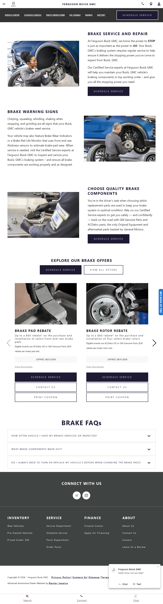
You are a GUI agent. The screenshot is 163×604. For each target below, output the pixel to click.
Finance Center (93, 526)
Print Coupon (46, 397)
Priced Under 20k (18, 540)
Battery (101, 15)
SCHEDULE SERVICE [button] (108, 91)
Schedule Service (32, 15)
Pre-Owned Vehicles (20, 533)
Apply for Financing (96, 533)
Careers (127, 540)
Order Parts (53, 547)
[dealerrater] (77, 495)
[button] (154, 342)
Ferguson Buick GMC (38, 577)
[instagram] (86, 495)
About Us (128, 526)
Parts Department (57, 540)
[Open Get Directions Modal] (151, 4)
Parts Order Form (55, 15)
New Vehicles (15, 526)
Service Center (12, 15)
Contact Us (46, 387)
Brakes (88, 15)
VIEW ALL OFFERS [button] (103, 269)
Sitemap (94, 577)
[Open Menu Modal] (4, 4)
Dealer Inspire (58, 583)
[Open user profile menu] (159, 4)
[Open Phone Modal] (143, 4)
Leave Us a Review (134, 547)
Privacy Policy (61, 577)
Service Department (58, 526)
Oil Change (75, 15)
